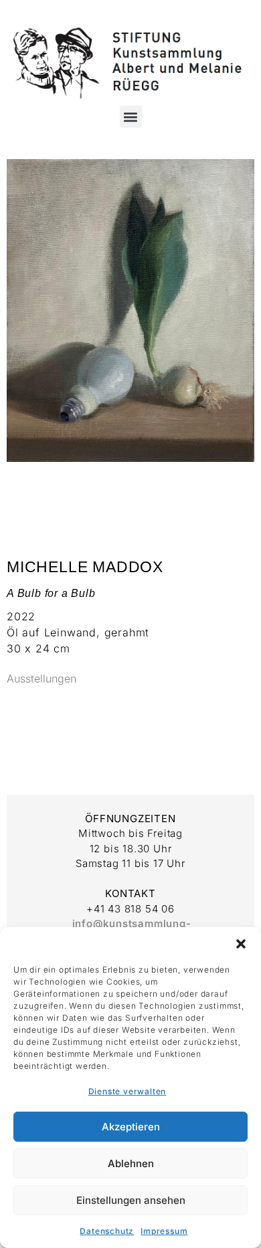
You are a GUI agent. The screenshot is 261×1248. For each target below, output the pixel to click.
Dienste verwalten (127, 1091)
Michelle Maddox (85, 567)
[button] (241, 944)
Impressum (164, 1231)
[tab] (41, 679)
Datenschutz (107, 1231)
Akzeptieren (131, 1126)
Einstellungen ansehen (130, 1200)
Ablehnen (131, 1163)
